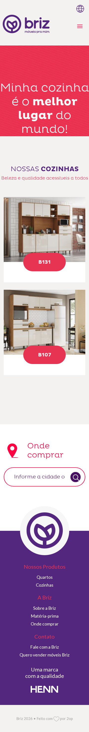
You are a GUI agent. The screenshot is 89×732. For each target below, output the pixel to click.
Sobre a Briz (44, 608)
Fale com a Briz (44, 647)
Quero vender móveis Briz (44, 654)
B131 (44, 262)
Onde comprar (45, 623)
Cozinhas (44, 585)
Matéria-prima (45, 616)
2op (70, 718)
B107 (44, 355)
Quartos (45, 577)
